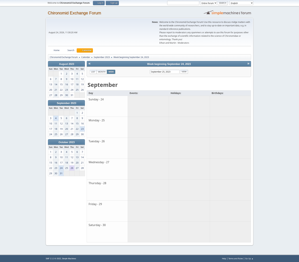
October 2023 (66, 142)
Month (101, 71)
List (93, 71)
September (103, 84)
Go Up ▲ (249, 258)
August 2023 (66, 64)
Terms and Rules (235, 258)
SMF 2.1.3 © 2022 (53, 259)
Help (224, 258)
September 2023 (66, 103)
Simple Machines (69, 259)
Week (111, 71)
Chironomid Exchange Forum (74, 13)
